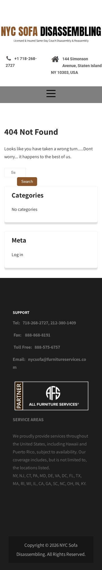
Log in (17, 255)
